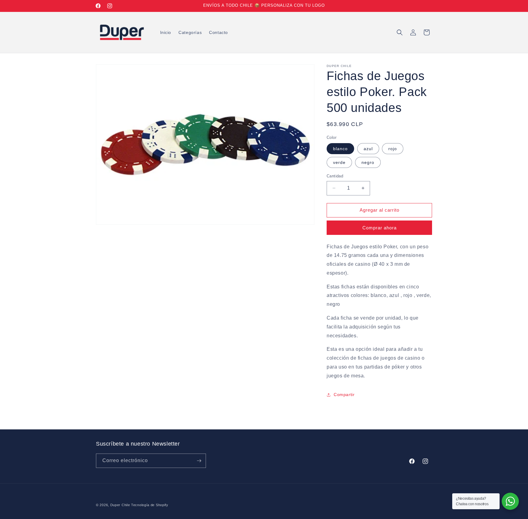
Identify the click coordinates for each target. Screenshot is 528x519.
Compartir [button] (344, 394)
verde (339, 162)
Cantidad (335, 176)
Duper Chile (120, 505)
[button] (399, 32)
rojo (392, 148)
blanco (340, 148)
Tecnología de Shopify (149, 505)
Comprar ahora (379, 227)
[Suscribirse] (199, 461)
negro (367, 162)
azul (368, 148)
